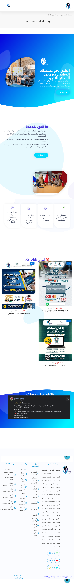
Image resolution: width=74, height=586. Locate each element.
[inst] (50, 553)
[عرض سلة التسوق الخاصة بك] (8, 5)
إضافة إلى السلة (55, 280)
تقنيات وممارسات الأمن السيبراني (19, 313)
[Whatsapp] (57, 553)
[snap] (50, 567)
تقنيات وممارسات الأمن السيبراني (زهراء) (55, 310)
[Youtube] (57, 560)
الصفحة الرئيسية (68, 15)
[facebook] (50, 560)
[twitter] (57, 567)
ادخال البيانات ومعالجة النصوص (55, 365)
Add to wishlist (55, 286)
